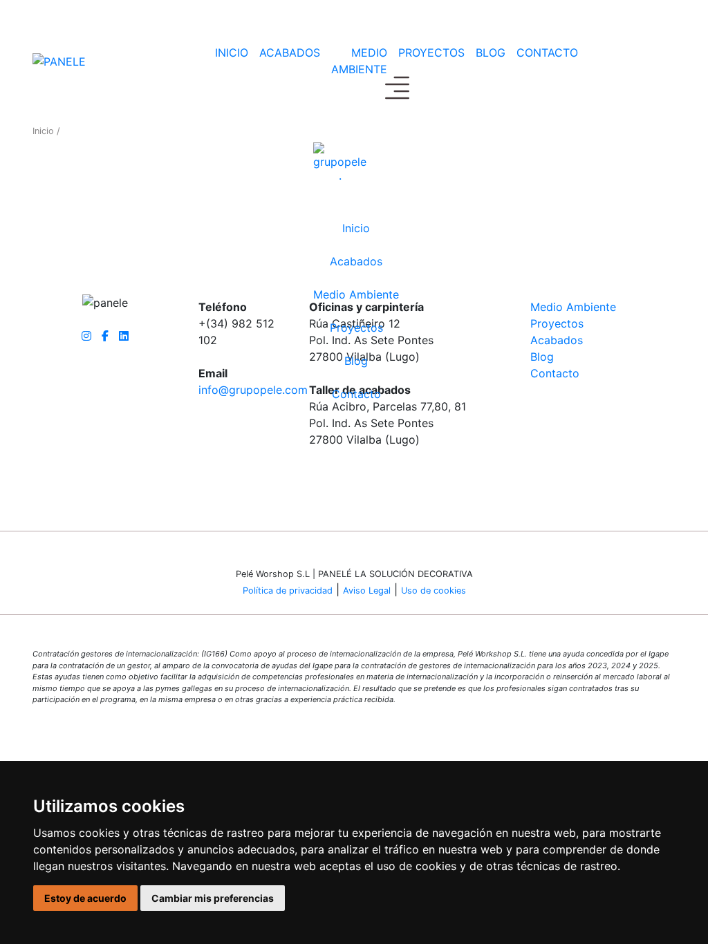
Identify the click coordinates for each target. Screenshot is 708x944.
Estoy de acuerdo (85, 898)
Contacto (356, 394)
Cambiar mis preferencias (212, 898)
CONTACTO (547, 52)
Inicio (231, 52)
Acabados (289, 52)
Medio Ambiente (359, 61)
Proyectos (431, 52)
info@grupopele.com (253, 390)
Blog (490, 52)
